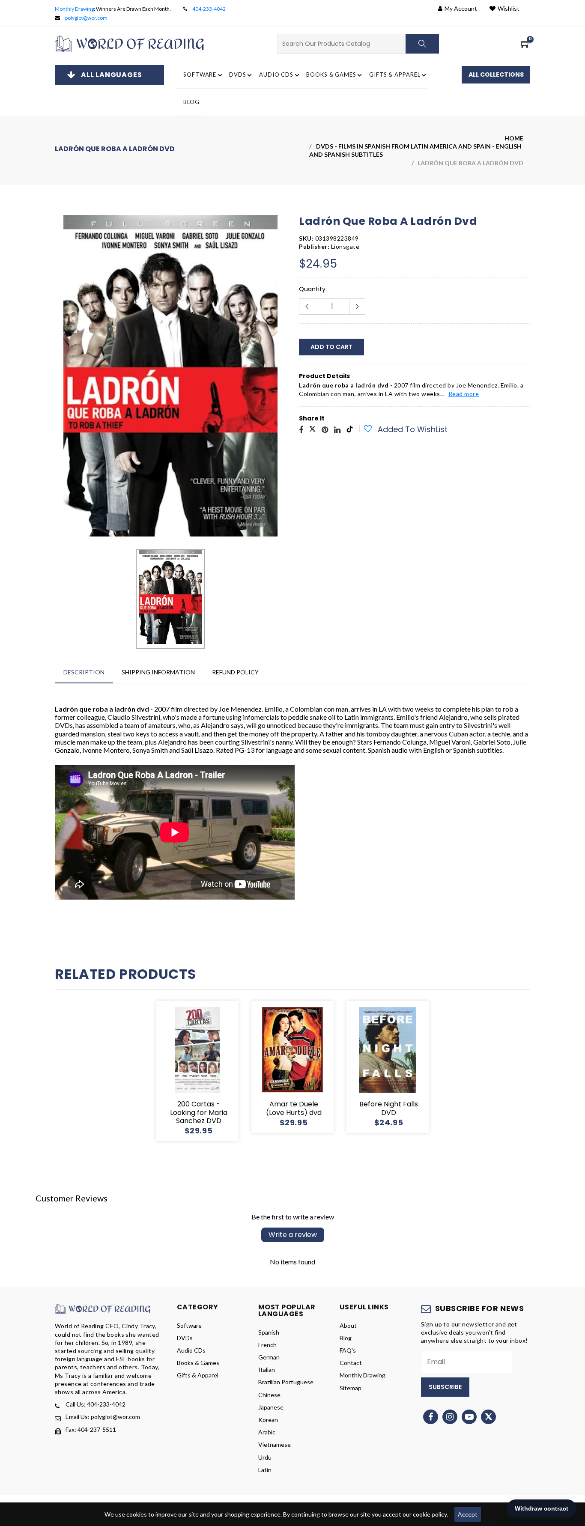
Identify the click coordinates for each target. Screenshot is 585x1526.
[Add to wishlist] (363, 430)
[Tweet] (312, 430)
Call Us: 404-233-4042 (95, 1404)
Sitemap (350, 1388)
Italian (266, 1369)
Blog (191, 101)
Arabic (266, 1432)
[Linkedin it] (337, 430)
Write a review (293, 1235)
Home (513, 138)
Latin (265, 1469)
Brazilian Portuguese (285, 1382)
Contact (351, 1362)
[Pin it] (325, 430)
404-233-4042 (209, 9)
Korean (268, 1419)
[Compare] (228, 1071)
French (267, 1344)
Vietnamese (274, 1444)
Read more (463, 393)
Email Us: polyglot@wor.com (103, 1416)
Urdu (265, 1457)
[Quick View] (207, 1071)
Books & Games (198, 1362)
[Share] (301, 430)
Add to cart (331, 347)
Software (189, 1325)
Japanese (271, 1407)
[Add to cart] (166, 1071)
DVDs (185, 1337)
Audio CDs (191, 1350)
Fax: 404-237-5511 (91, 1429)
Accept (468, 1514)
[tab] (84, 672)
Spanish (268, 1332)
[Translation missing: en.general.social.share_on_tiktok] (349, 430)
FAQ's (348, 1350)
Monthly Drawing (74, 9)
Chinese (269, 1394)
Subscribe (445, 1387)
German (269, 1357)
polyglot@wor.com (86, 18)
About (348, 1325)
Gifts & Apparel (197, 1375)
